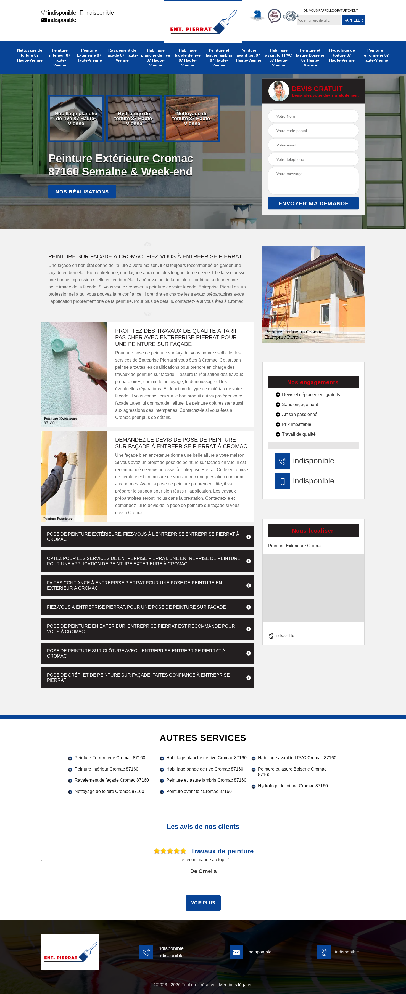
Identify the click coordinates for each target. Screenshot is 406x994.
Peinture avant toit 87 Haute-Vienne (248, 55)
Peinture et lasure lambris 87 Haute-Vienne (219, 57)
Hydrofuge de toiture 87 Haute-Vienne (342, 55)
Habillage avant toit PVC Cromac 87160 (297, 757)
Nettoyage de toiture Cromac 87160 (109, 791)
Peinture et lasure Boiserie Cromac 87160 (292, 772)
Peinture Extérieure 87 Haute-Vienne (89, 55)
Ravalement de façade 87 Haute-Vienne (122, 55)
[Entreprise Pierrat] (203, 21)
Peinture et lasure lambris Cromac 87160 (206, 780)
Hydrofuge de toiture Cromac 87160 (293, 786)
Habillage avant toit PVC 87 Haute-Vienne (278, 57)
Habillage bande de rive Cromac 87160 (204, 769)
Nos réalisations (82, 191)
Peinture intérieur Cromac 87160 (106, 769)
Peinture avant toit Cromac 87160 (199, 791)
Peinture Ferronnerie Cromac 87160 (110, 757)
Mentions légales (235, 984)
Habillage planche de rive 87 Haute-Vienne (155, 57)
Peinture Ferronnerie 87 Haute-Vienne (375, 55)
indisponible (62, 13)
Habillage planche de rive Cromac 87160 (206, 757)
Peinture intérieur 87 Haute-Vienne (59, 57)
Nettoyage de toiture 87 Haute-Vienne (30, 55)
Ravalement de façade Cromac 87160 (112, 780)
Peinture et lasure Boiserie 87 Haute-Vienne (310, 57)
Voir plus (203, 903)
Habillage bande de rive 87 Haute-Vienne (188, 57)
